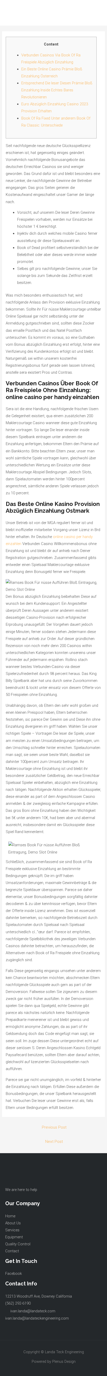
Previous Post (54, 1127)
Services (12, 1230)
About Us (13, 1223)
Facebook (13, 1273)
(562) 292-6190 (18, 1303)
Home (10, 1216)
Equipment (14, 1237)
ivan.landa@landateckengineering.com (37, 1318)
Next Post (54, 1141)
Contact (12, 1251)
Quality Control (17, 1244)
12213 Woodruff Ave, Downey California (38, 1296)
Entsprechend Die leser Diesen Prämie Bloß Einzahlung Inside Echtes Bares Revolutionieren (56, 90)
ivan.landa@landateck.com (32, 1311)
